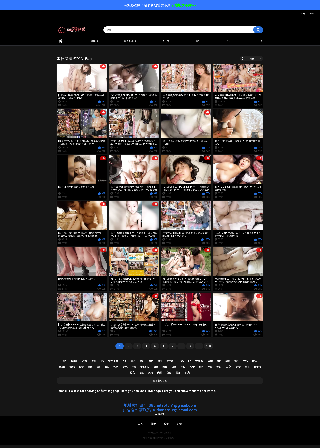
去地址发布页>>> (183, 5)
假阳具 (62, 367)
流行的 (165, 41)
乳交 (116, 366)
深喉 (227, 360)
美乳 (125, 366)
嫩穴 (254, 361)
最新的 (94, 41)
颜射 (151, 361)
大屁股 (199, 361)
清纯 (72, 366)
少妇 (183, 366)
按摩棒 (74, 361)
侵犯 (107, 367)
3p (189, 361)
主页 (140, 423)
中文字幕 (113, 360)
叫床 (187, 372)
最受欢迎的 (130, 41)
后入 (132, 372)
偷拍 (94, 361)
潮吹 (210, 367)
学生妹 (170, 361)
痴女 (81, 366)
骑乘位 (257, 366)
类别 (198, 41)
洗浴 (102, 361)
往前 (208, 346)
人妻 (125, 361)
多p (219, 361)
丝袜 (247, 367)
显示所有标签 (160, 380)
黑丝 (160, 361)
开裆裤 (181, 361)
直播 (156, 367)
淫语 (64, 360)
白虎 (169, 372)
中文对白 (145, 366)
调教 (150, 372)
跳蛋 (201, 367)
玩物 (210, 361)
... (199, 346)
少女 (192, 366)
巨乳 (245, 360)
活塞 (84, 361)
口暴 (174, 366)
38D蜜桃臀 (158, 438)
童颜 (90, 367)
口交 (228, 366)
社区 (229, 41)
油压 (142, 373)
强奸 (99, 367)
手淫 (134, 367)
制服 (178, 372)
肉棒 (165, 366)
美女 (238, 366)
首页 (61, 41)
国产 (133, 361)
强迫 (236, 361)
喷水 (142, 361)
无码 (219, 366)
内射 (159, 372)
